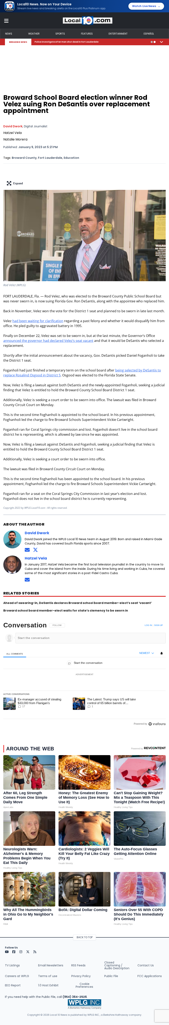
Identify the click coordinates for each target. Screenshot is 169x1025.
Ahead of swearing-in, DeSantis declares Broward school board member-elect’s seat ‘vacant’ (77, 603)
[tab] (14, 653)
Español (149, 33)
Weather (34, 33)
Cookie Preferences (84, 985)
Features (87, 33)
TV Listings (12, 965)
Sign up (158, 625)
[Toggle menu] (6, 20)
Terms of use (47, 976)
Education (71, 158)
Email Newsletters (50, 965)
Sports (60, 33)
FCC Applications (149, 976)
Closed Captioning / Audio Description (116, 965)
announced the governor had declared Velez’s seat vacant (48, 340)
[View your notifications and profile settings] (161, 653)
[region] (84, 674)
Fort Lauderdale (50, 158)
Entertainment (118, 33)
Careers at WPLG (17, 976)
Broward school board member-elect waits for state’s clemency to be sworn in (65, 610)
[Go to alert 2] (155, 42)
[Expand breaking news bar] (161, 42)
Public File (111, 976)
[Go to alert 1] (152, 42)
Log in (148, 625)
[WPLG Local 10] (87, 20)
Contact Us (145, 965)
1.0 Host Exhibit (48, 985)
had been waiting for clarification (37, 321)
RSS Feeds (78, 965)
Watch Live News (146, 6)
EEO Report (13, 985)
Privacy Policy (81, 976)
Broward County (24, 158)
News (8, 33)
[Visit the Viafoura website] (157, 724)
